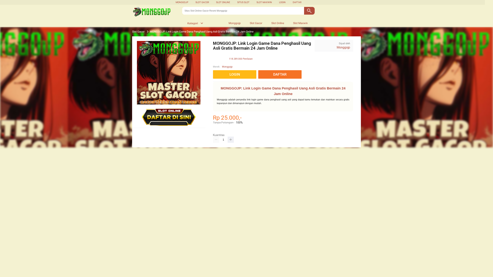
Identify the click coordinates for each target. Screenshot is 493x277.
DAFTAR (297, 2)
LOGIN (282, 2)
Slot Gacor (202, 2)
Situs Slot (243, 2)
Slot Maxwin (264, 2)
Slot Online (223, 2)
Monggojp (182, 2)
